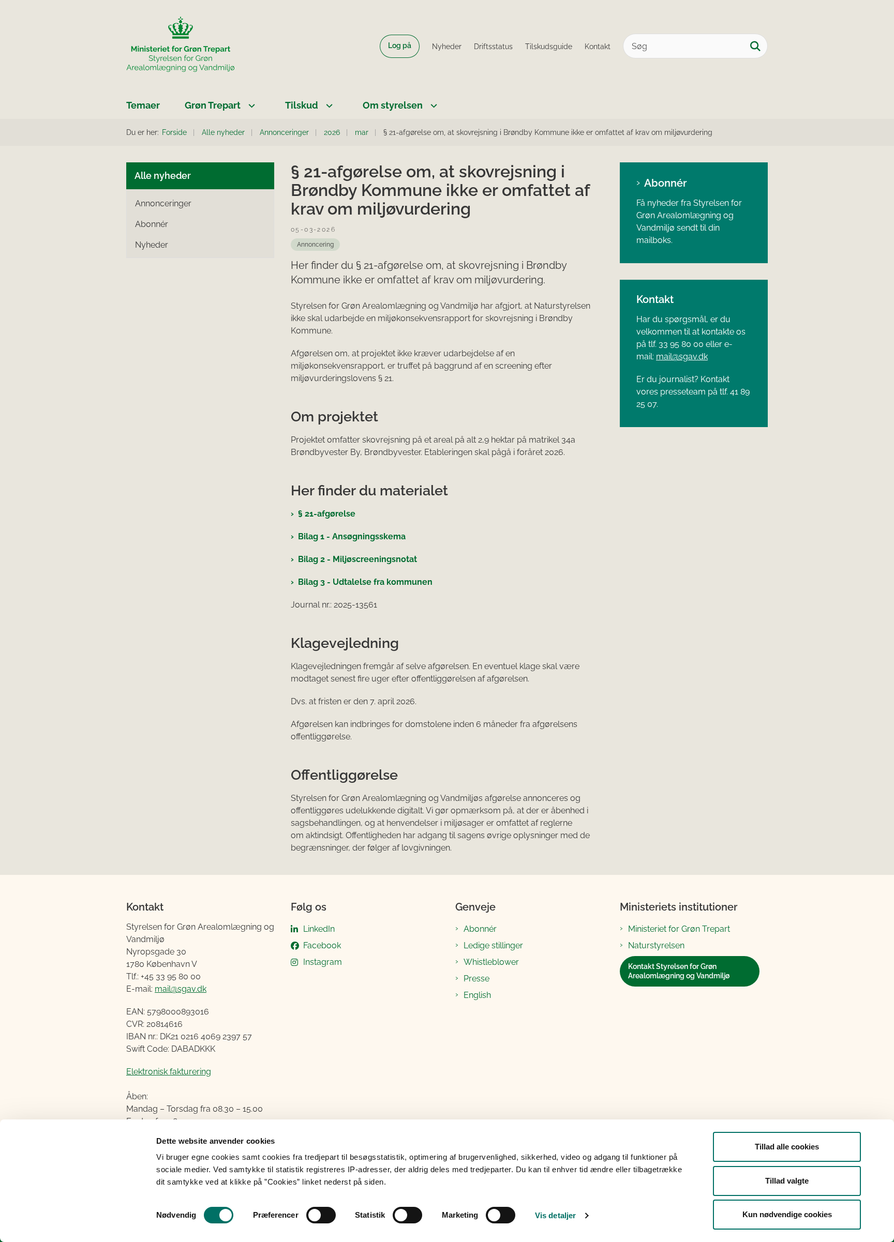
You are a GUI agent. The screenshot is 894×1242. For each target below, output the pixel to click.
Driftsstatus (493, 47)
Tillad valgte (787, 1180)
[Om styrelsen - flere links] (432, 105)
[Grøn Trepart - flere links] (250, 105)
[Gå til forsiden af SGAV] (180, 46)
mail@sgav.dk (682, 356)
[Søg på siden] (755, 46)
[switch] (321, 1215)
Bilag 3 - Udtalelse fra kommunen (365, 582)
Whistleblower (491, 962)
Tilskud (301, 105)
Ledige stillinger (493, 945)
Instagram (322, 962)
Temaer (143, 105)
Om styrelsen (393, 105)
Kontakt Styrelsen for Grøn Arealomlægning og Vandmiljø (678, 971)
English (477, 995)
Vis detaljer (555, 1215)
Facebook (322, 945)
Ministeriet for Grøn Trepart (679, 929)
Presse (476, 978)
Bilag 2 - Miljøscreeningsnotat (357, 559)
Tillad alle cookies (787, 1146)
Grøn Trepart (213, 105)
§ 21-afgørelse (326, 514)
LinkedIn (319, 929)
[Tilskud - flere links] (328, 105)
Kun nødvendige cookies (787, 1214)
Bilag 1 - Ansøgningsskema (352, 536)
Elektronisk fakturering (168, 1072)
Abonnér (665, 183)
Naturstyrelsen (656, 945)
